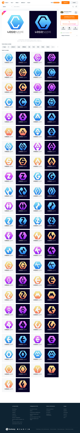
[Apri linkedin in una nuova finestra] (21, 429)
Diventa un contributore (48, 415)
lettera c (13, 46)
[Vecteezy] (3, 2)
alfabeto (24, 46)
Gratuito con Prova (69, 17)
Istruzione (14, 415)
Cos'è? (71, 32)
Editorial (23, 2)
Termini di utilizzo (53, 429)
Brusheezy (14, 409)
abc (29, 46)
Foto (12, 2)
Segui (76, 12)
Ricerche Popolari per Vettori (34, 415)
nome (48, 46)
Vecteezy (14, 410)
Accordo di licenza (33, 409)
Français (65, 415)
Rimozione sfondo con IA (17, 422)
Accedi (74, 2)
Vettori (6, 2)
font (34, 46)
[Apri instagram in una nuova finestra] (19, 429)
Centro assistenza (49, 409)
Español (65, 410)
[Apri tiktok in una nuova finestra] (25, 429)
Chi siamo (48, 412)
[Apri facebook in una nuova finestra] (17, 429)
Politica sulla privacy (60, 429)
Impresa (14, 414)
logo (19, 46)
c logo (4, 46)
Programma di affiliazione (35, 412)
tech (38, 46)
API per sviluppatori (16, 417)
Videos (17, 2)
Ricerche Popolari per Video (34, 419)
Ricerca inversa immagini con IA (18, 420)
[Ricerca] (73, 6)
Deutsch (65, 414)
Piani (52, 2)
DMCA (31, 410)
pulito (43, 46)
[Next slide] (57, 46)
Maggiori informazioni (66, 35)
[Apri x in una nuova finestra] (27, 429)
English (65, 409)
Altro (64, 417)
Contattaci (48, 410)
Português (66, 412)
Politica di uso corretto (69, 429)
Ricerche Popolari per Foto (35, 416)
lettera (53, 46)
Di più (28, 2)
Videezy (13, 412)
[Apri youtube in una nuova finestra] (29, 429)
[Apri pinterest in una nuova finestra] (23, 429)
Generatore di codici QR (17, 423)
